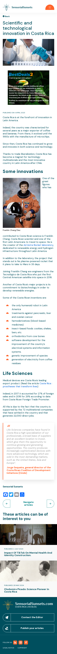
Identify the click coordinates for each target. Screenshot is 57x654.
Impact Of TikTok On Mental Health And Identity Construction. (28, 554)
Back (7, 16)
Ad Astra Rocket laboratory (38, 245)
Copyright (22, 648)
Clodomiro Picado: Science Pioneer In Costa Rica (26, 590)
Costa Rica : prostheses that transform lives (27, 385)
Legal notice (8, 648)
